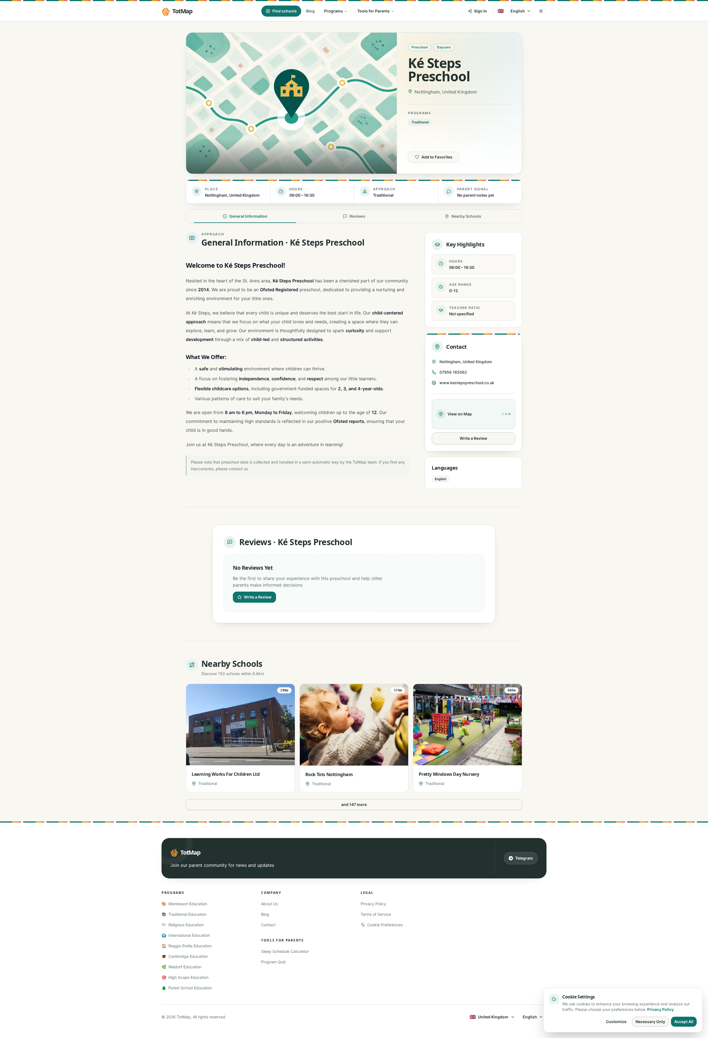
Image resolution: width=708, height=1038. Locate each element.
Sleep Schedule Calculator (285, 951)
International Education (186, 935)
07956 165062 (453, 372)
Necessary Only (650, 1021)
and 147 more (354, 804)
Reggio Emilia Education (187, 945)
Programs (333, 11)
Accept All (683, 1021)
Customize (616, 1021)
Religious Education (183, 924)
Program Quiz (273, 961)
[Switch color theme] (540, 11)
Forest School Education (187, 987)
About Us (269, 903)
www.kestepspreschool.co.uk (466, 382)
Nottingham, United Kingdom (465, 361)
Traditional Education (184, 914)
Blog (310, 11)
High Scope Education (185, 977)
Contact (268, 924)
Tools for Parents (373, 11)
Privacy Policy (373, 903)
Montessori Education (184, 903)
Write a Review (473, 438)
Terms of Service (376, 914)
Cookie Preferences (385, 924)
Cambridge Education (185, 956)
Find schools (284, 11)
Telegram (524, 858)
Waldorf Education (181, 966)
